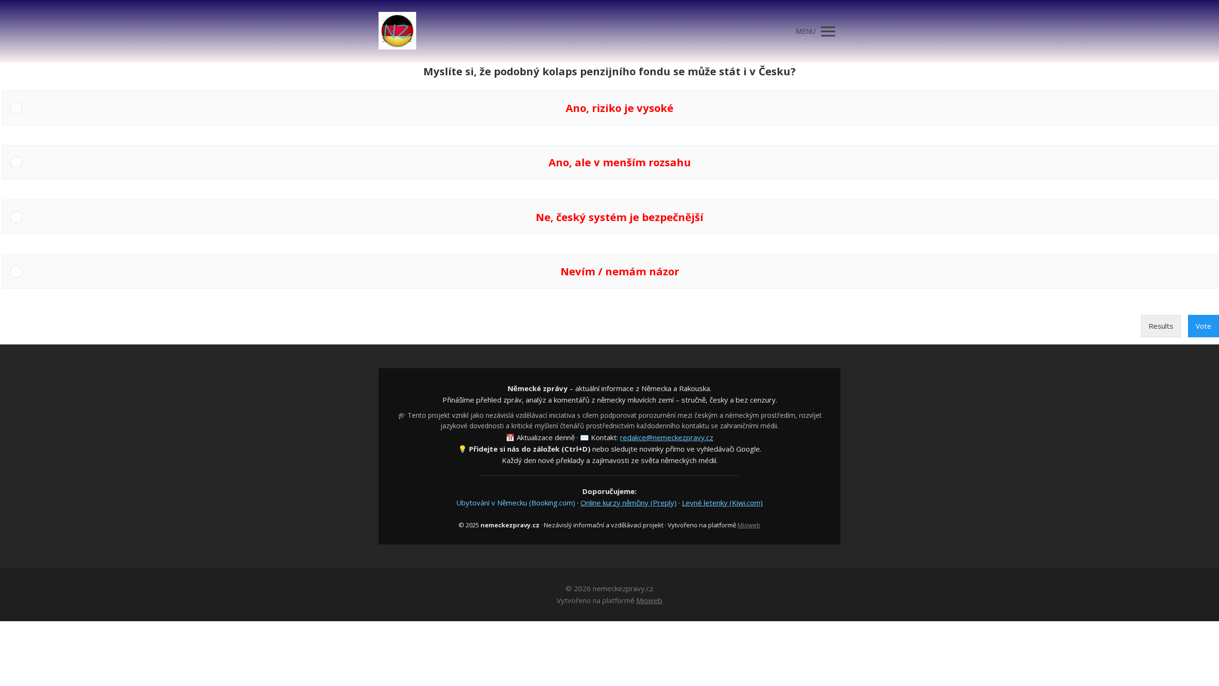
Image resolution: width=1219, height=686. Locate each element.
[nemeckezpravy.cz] (397, 31)
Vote (1203, 326)
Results (1161, 326)
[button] (619, 107)
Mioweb (749, 525)
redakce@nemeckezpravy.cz (666, 437)
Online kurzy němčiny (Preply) (628, 502)
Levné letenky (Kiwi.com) (722, 502)
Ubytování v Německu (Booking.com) (515, 502)
